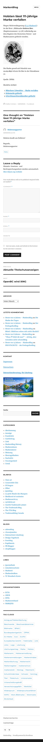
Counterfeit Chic (11, 483)
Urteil (7, 464)
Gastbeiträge (8, 723)
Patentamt (30, 670)
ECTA (7, 592)
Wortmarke (31, 695)
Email (6, 226)
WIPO (6, 695)
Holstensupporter (15, 130)
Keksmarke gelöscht (14, 93)
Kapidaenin (9, 543)
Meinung (8, 453)
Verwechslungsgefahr (13, 686)
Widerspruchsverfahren (26, 691)
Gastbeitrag (10, 439)
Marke (22, 649)
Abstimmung (10, 430)
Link (7, 441)
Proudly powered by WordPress (23, 735)
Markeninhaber (30, 657)
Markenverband (11, 601)
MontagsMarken (12, 455)
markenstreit (9, 670)
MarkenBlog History (13, 444)
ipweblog (8, 491)
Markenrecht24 (11, 499)
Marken (31, 649)
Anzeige (8, 433)
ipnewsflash (10, 565)
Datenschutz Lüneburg (14, 535)
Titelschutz (14, 678)
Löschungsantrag (11, 649)
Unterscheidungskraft (13, 682)
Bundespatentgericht (13, 633)
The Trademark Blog (13, 508)
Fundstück (30, 104)
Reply (6, 152)
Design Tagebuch (12, 538)
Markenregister (10, 666)
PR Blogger (9, 546)
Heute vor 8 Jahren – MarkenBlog (18, 334)
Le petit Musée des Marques (16, 494)
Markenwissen (11, 447)
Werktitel (27, 686)
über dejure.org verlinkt (12, 172)
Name (6, 216)
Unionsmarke (26, 678)
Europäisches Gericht (12, 641)
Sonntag (33, 674)
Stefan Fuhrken (11, 104)
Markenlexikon (11, 573)
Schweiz (24, 674)
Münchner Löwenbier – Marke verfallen (22, 90)
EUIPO (22, 637)
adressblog (9, 529)
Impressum (7, 362)
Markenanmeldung (23, 653)
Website (6, 236)
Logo (13, 645)
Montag (20, 670)
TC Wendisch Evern (13, 576)
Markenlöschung (11, 662)
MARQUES (9, 603)
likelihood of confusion (14, 496)
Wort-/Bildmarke (17, 695)
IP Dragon (9, 485)
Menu (36, 7)
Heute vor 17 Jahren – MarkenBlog (19, 329)
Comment (7, 187)
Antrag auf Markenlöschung (15, 620)
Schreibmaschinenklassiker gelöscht (20, 96)
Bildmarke (8, 628)
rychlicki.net (10, 502)
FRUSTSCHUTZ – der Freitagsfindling (20, 345)
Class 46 (8, 480)
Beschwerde (9, 624)
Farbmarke (28, 641)
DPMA (26, 633)
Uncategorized (11, 461)
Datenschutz (8, 367)
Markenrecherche (10, 718)
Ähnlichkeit (8, 699)
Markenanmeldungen (13, 657)
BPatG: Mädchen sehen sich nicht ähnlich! (22, 331)
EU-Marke (8, 637)
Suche (5, 410)
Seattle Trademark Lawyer (15, 505)
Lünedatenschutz (12, 568)
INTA (7, 598)
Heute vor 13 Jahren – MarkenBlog (19, 342)
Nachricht (9, 458)
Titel (6, 678)
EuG (16, 637)
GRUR (7, 595)
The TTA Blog (10, 510)
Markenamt (9, 653)
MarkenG (9, 571)
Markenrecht (25, 662)
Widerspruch (9, 691)
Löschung (21, 645)
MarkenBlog (10, 7)
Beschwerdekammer (25, 624)
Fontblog (9, 540)
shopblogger (10, 549)
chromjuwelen (11, 532)
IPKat (7, 488)
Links (6, 645)
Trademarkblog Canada (14, 513)
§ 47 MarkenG (31, 26)
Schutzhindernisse (11, 674)
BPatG (17, 628)
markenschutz (24, 666)
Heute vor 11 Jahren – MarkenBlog (18, 318)
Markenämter (10, 450)
